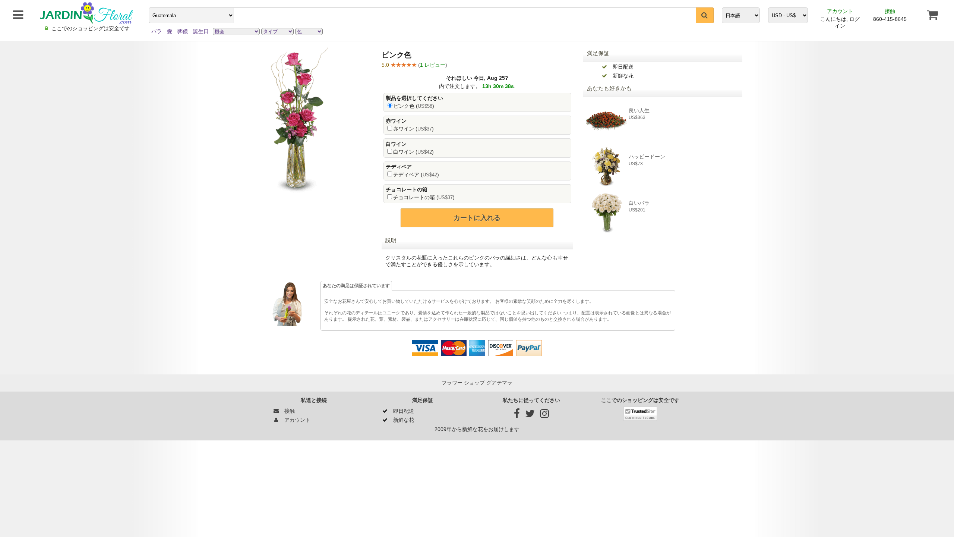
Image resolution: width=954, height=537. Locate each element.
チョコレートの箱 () (424, 197)
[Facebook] (517, 415)
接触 (890, 11)
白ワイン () (413, 152)
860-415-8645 (890, 19)
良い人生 (639, 110)
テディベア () (416, 175)
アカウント (840, 11)
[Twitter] (530, 415)
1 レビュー (432, 65)
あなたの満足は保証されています (356, 285)
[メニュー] (14, 15)
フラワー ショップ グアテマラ (477, 383)
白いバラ (639, 203)
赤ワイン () (413, 129)
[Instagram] (544, 415)
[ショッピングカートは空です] (932, 15)
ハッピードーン (647, 157)
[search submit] (705, 15)
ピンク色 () (414, 106)
